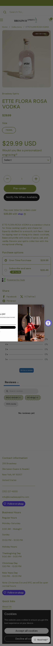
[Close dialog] (43, 306)
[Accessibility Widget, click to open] (48, 323)
